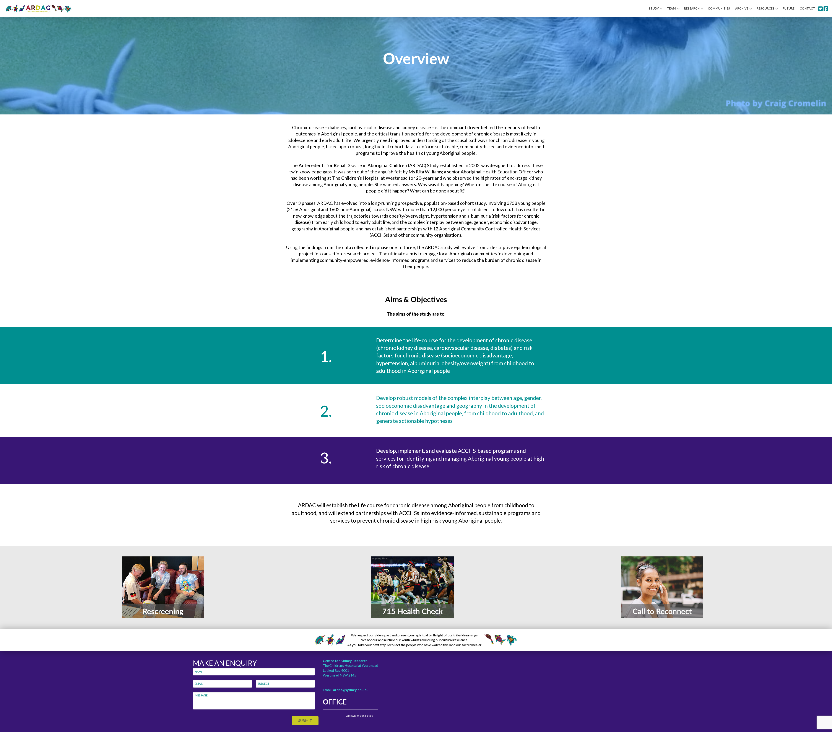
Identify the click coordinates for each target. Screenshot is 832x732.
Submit (305, 720)
